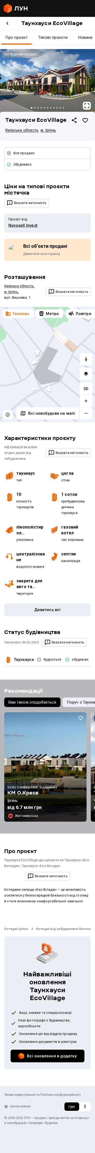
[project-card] (45, 767)
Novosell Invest (22, 225)
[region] (47, 364)
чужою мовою (20, 1106)
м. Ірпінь (48, 130)
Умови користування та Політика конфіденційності (42, 1095)
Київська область (22, 130)
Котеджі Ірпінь (16, 929)
